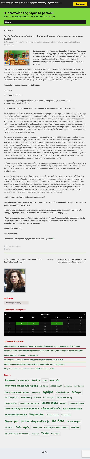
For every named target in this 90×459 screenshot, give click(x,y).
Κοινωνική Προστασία (16, 414)
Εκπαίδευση (26, 397)
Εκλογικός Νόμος (11, 398)
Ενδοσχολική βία (48, 397)
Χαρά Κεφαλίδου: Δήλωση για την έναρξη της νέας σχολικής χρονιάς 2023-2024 (33, 359)
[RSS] (46, 452)
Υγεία (45, 433)
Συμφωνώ (80, 4)
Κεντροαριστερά (72, 408)
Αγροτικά (10, 380)
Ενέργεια (37, 398)
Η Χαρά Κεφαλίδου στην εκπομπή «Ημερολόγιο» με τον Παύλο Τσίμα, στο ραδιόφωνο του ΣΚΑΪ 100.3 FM (43, 350)
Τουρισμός (35, 433)
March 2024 (45, 314)
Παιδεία (58, 421)
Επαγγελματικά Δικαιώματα (29, 403)
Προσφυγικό (37, 427)
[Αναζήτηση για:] (16, 303)
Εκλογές (77, 392)
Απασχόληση (56, 386)
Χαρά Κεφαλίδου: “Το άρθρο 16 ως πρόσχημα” (21, 355)
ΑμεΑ (45, 380)
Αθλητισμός (23, 380)
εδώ (52, 239)
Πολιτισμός (22, 427)
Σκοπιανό (75, 427)
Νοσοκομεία (66, 415)
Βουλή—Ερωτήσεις (13, 246)
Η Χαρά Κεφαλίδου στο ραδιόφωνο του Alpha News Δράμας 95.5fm (29, 369)
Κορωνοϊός (36, 414)
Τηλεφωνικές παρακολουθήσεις (17, 433)
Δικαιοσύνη (36, 392)
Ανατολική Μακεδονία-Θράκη (21, 385)
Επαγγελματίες (11, 403)
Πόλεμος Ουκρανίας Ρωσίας (56, 427)
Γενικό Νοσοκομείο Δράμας (17, 392)
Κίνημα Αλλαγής (50, 408)
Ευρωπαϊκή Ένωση (76, 403)
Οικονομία (11, 421)
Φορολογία (55, 433)
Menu (9, 22)
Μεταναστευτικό (53, 415)
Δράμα (8, 249)
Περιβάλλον (9, 427)
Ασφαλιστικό (79, 386)
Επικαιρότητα (50, 402)
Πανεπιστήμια (73, 421)
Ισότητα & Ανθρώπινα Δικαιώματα (22, 408)
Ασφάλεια (68, 386)
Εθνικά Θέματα (62, 392)
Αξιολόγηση (44, 386)
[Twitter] (43, 452)
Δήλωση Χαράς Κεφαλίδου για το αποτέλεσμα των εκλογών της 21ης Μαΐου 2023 (34, 364)
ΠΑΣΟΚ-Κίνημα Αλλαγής (35, 421)
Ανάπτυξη (54, 380)
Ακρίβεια (36, 380)
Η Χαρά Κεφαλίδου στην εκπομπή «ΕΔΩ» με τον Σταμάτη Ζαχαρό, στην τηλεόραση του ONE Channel (42, 346)
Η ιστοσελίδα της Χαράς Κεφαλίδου (28, 13)
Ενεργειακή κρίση (64, 398)
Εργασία (63, 403)
